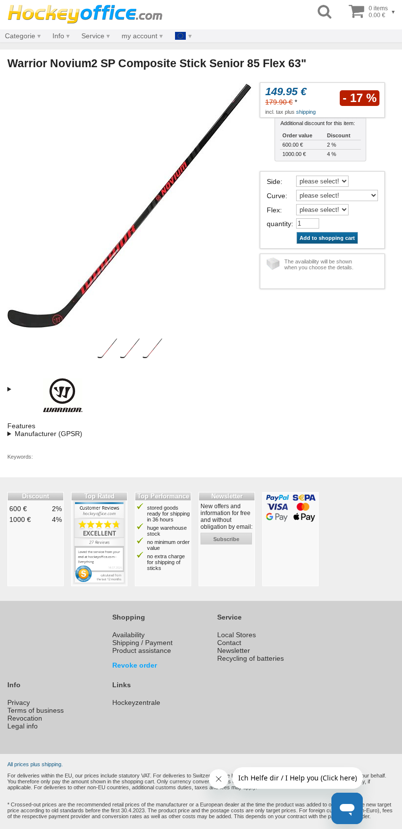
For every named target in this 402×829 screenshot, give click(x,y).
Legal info (22, 726)
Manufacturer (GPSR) (48, 434)
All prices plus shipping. (35, 764)
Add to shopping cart (327, 238)
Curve (276, 196)
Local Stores (236, 635)
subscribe (226, 539)
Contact (229, 643)
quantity (279, 224)
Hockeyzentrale (136, 702)
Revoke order (134, 665)
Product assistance (141, 650)
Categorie (20, 36)
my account (139, 36)
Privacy (18, 702)
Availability (128, 635)
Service (92, 36)
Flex (273, 210)
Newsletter (233, 650)
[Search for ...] (324, 12)
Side (273, 181)
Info (58, 36)
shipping (306, 112)
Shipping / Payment (142, 643)
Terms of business (35, 710)
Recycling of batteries (250, 658)
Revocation (24, 718)
